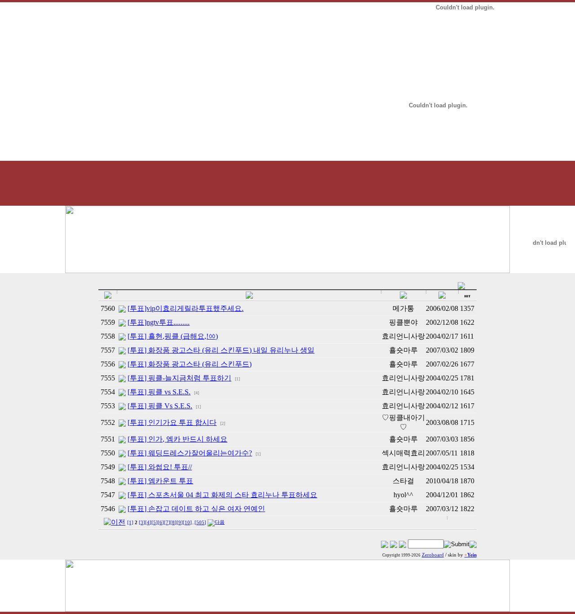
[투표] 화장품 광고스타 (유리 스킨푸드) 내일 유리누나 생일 (221, 350)
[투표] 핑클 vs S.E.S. (159, 392)
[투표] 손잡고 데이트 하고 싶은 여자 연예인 (196, 508)
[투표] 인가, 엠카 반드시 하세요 (177, 439)
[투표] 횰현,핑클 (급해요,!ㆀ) (173, 336)
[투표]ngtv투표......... (159, 322)
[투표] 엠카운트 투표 (160, 481)
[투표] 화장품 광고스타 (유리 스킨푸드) (190, 364)
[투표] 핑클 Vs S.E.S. (160, 406)
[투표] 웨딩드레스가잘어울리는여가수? (190, 453)
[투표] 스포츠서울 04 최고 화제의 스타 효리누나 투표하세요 (222, 495)
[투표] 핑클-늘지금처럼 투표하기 (179, 378)
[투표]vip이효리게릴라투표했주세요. (185, 308)
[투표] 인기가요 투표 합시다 (172, 422)
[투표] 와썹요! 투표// (160, 467)
